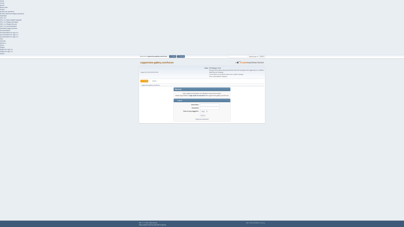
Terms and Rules (254, 223)
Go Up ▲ (262, 223)
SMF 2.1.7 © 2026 (143, 222)
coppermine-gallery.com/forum (157, 62)
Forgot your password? (202, 119)
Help (247, 223)
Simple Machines (153, 222)
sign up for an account (197, 95)
